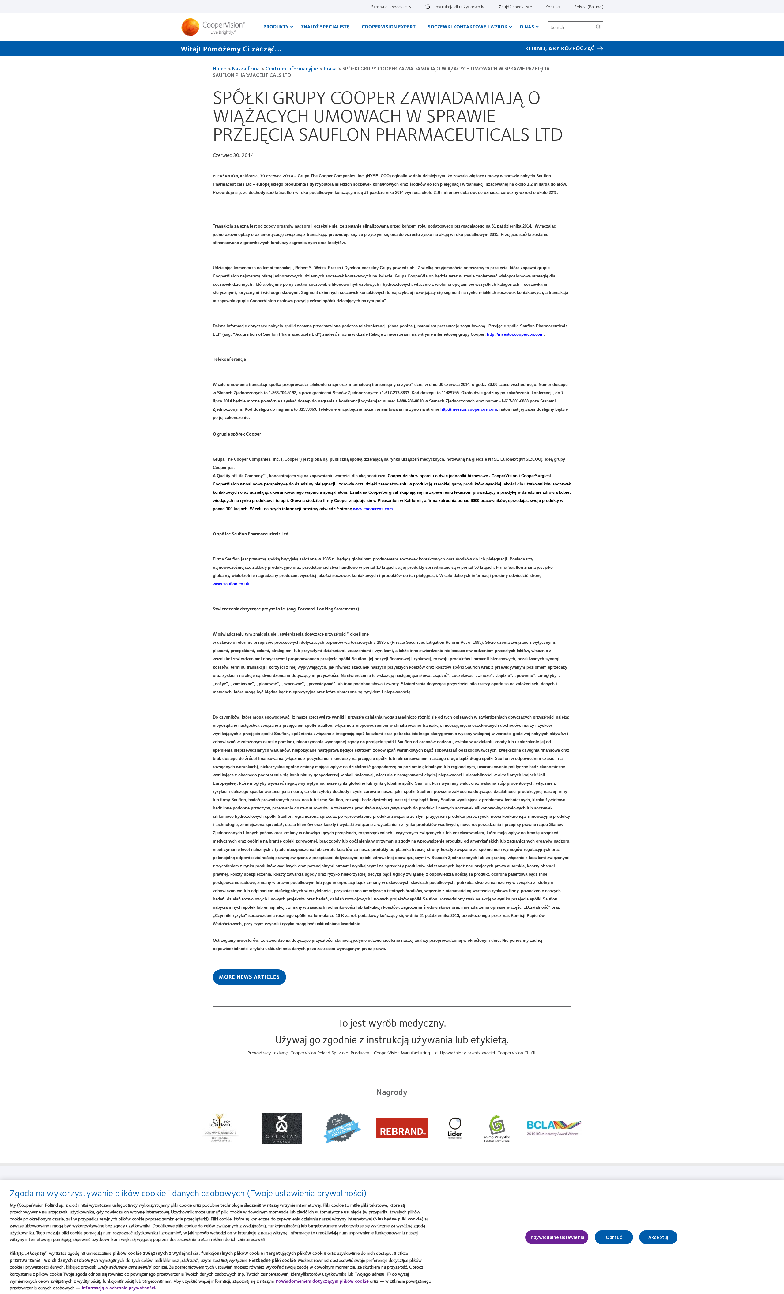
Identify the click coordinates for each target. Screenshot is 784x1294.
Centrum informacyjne (292, 68)
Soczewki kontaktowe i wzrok (467, 26)
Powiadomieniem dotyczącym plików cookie (322, 1280)
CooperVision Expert (389, 26)
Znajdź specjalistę (515, 6)
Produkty (276, 26)
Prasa (330, 68)
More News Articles (249, 976)
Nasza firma (246, 68)
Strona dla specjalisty (391, 6)
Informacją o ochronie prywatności (118, 1287)
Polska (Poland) (588, 6)
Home (219, 68)
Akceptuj (658, 1237)
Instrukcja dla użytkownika (460, 6)
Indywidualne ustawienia (556, 1237)
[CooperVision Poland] (215, 27)
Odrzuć (614, 1237)
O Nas (527, 26)
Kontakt (553, 6)
